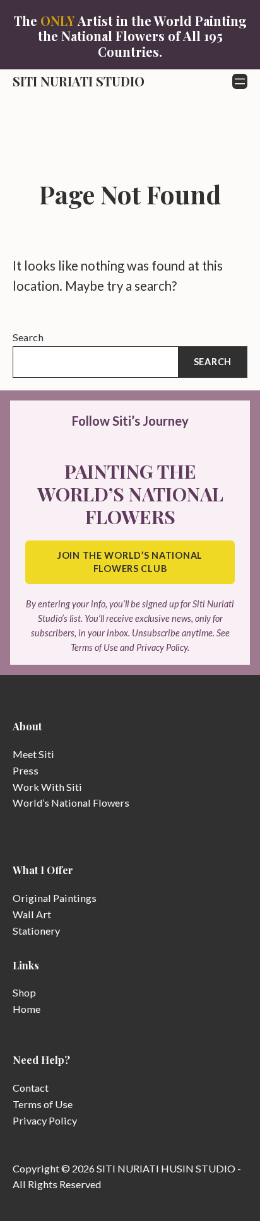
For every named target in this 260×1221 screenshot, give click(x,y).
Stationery (36, 931)
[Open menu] (239, 81)
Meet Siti (33, 754)
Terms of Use (43, 1104)
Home (26, 1009)
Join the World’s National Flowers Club (130, 562)
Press (25, 770)
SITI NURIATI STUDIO (79, 81)
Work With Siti (47, 787)
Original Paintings (55, 898)
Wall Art (32, 914)
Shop (24, 992)
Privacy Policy (45, 1120)
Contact (31, 1088)
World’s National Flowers (71, 803)
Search (28, 337)
